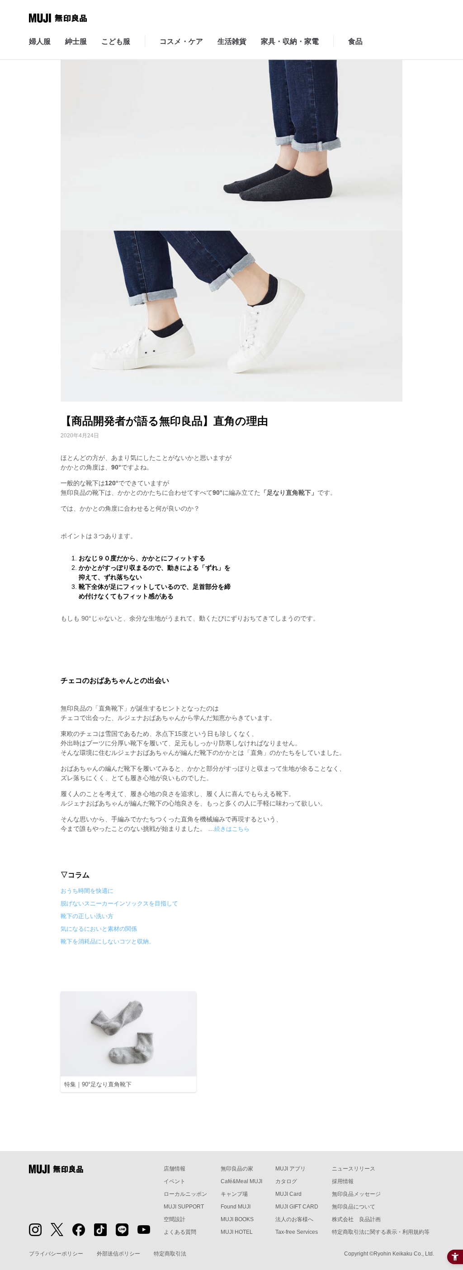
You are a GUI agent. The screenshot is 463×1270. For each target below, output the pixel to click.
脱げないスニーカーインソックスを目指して (119, 903)
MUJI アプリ (290, 1169)
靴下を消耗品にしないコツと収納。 (108, 941)
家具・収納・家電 (290, 41)
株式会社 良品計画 (356, 1219)
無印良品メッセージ (356, 1194)
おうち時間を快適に (87, 890)
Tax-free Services (296, 1232)
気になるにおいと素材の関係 (99, 928)
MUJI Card (288, 1194)
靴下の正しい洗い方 (87, 916)
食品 (355, 41)
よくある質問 (180, 1232)
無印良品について (353, 1207)
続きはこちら (232, 828)
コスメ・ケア (181, 41)
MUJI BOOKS (237, 1219)
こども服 (115, 41)
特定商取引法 (170, 1254)
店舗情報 (174, 1169)
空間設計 (174, 1219)
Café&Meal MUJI (241, 1181)
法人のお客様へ (294, 1219)
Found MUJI (235, 1207)
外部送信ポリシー (118, 1254)
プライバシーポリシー (56, 1254)
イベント (174, 1181)
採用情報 (343, 1181)
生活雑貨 (231, 41)
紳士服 (76, 41)
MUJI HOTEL (237, 1232)
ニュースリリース (353, 1169)
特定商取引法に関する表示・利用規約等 (381, 1232)
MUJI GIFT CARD (296, 1207)
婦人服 (40, 41)
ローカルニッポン (185, 1194)
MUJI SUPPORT (184, 1207)
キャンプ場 (234, 1194)
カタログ (286, 1181)
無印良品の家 (237, 1169)
